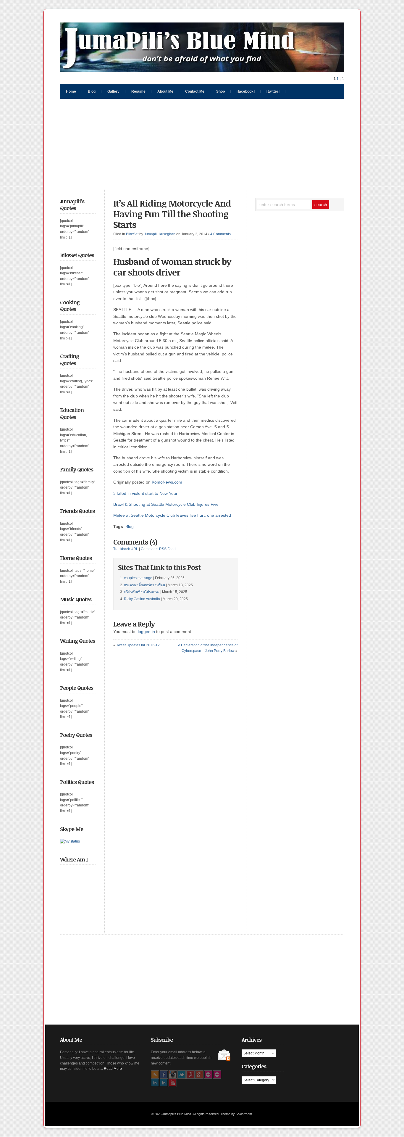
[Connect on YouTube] (173, 1083)
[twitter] (272, 91)
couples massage (138, 578)
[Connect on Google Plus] (199, 1074)
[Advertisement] (202, 143)
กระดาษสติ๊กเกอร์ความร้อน (144, 585)
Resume (138, 91)
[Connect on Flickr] (208, 1074)
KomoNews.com (167, 482)
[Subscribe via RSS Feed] (155, 1074)
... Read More (111, 1069)
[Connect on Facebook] (164, 1074)
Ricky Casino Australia (142, 599)
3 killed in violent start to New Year (145, 493)
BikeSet (132, 234)
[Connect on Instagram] (173, 1074)
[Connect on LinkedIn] (155, 1083)
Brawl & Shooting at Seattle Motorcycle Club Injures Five (166, 504)
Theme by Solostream (236, 1114)
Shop (220, 91)
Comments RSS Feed (158, 549)
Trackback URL (125, 549)
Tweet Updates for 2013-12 (138, 645)
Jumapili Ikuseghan (159, 234)
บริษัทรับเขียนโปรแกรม (141, 592)
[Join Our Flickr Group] (217, 1074)
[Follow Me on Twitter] (181, 1074)
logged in (146, 631)
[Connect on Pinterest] (190, 1074)
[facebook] (246, 91)
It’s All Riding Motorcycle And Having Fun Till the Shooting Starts (172, 214)
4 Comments (220, 234)
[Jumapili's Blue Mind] (202, 70)
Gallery (113, 91)
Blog (92, 91)
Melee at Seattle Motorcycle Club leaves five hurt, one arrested (172, 515)
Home (71, 91)
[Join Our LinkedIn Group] (164, 1083)
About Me (165, 91)
